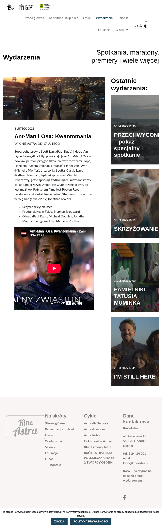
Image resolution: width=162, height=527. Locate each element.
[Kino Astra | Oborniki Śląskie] (31, 7)
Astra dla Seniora (96, 423)
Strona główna (34, 18)
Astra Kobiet (93, 435)
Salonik (123, 18)
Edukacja (104, 29)
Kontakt (55, 465)
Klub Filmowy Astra (97, 447)
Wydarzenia (104, 18)
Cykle (87, 18)
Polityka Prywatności (90, 521)
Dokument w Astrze (98, 441)
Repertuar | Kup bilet (63, 18)
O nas (120, 29)
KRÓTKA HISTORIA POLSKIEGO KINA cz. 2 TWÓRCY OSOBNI (99, 457)
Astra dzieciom (94, 429)
